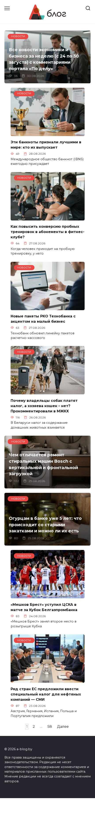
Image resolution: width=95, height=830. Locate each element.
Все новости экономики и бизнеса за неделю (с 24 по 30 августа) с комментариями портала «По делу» (44, 59)
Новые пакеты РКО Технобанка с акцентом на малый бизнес (43, 319)
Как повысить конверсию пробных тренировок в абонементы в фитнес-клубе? (47, 231)
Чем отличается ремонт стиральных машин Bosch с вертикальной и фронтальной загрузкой (43, 464)
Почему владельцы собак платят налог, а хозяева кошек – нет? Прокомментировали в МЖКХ (44, 405)
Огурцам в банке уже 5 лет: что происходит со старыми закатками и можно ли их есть (45, 525)
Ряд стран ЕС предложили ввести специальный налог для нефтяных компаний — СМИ (46, 694)
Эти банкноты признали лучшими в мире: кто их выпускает (46, 144)
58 (50, 726)
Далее (63, 726)
